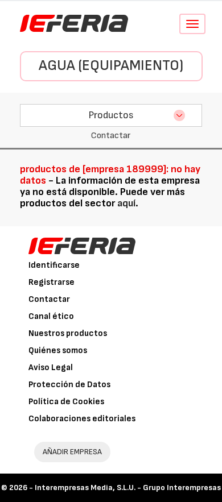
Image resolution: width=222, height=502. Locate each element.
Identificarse (54, 265)
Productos (111, 115)
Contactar (49, 299)
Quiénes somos (57, 350)
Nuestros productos (67, 333)
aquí (126, 203)
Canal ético (51, 316)
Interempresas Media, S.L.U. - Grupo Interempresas (128, 487)
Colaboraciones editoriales (81, 418)
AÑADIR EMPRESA (72, 452)
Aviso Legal (50, 367)
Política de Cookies (66, 401)
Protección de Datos (69, 384)
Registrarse (51, 282)
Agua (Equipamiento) (111, 65)
